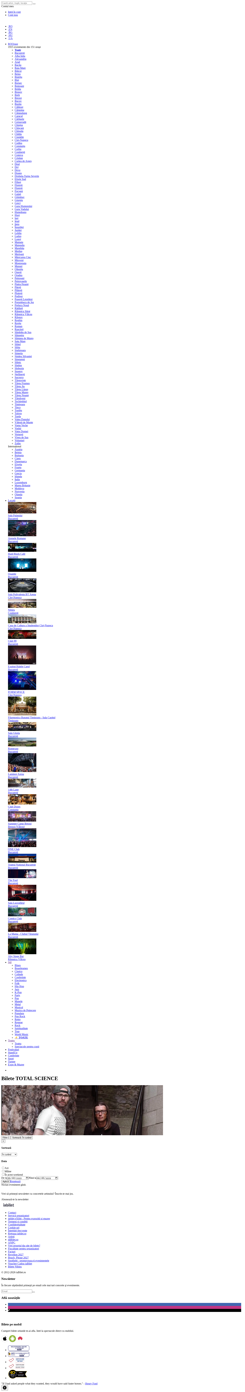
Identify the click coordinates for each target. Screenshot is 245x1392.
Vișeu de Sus (21, 437)
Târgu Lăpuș (21, 389)
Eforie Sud (20, 179)
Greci (17, 203)
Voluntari (19, 440)
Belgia (18, 452)
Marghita (19, 248)
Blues (18, 965)
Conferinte (20, 977)
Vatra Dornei (21, 431)
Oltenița (19, 269)
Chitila (18, 134)
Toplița (18, 410)
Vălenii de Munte (24, 422)
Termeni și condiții (18, 1221)
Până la (32, 1177)
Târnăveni (20, 398)
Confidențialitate (16, 1224)
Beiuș (18, 74)
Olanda (18, 494)
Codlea (18, 143)
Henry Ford (91, 1383)
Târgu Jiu (20, 386)
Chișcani (19, 128)
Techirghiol (21, 401)
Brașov (18, 92)
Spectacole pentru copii (27, 1046)
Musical (19, 1007)
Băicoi (18, 71)
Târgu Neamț (22, 395)
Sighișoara (20, 350)
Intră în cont (14, 12)
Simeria (19, 353)
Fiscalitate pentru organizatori (23, 1248)
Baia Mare (20, 68)
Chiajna (19, 125)
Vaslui (18, 428)
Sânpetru (19, 335)
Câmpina (19, 110)
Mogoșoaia (20, 263)
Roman (18, 326)
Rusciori (19, 329)
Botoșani (19, 86)
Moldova (19, 488)
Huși (17, 215)
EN (10, 29)
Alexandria (20, 59)
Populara (19, 1013)
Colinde (19, 974)
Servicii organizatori (18, 1215)
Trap (17, 1031)
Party (17, 995)
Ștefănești (20, 374)
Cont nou (13, 15)
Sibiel (18, 344)
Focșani (19, 191)
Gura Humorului (23, 206)
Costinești (20, 152)
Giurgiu (19, 200)
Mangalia (19, 245)
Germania (20, 470)
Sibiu (17, 347)
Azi (6, 1168)
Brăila (18, 89)
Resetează (15, 1181)
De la (4, 1177)
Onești (18, 272)
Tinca (17, 407)
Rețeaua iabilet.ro (17, 1233)
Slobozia (19, 368)
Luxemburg (21, 482)
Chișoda (19, 131)
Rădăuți (19, 308)
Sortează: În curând (21, 1137)
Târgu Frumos (22, 383)
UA (10, 38)
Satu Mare (20, 341)
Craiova (19, 155)
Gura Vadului (22, 209)
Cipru (18, 458)
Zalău (18, 443)
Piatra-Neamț (21, 284)
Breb (17, 95)
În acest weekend (14, 1174)
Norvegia (19, 491)
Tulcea (18, 413)
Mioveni (19, 260)
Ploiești (18, 293)
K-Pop (18, 992)
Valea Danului (22, 419)
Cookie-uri (13, 1227)
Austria (18, 449)
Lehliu (18, 233)
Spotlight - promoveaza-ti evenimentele (28, 1260)
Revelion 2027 (16, 1254)
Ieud (17, 221)
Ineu (17, 224)
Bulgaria (19, 455)
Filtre (6, 1137)
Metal (18, 1004)
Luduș (18, 236)
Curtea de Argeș (23, 161)
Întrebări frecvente (17, 1230)
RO (10, 26)
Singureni (20, 359)
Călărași (19, 107)
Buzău (18, 104)
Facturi (11, 1251)
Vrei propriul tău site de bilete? (24, 1245)
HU (10, 35)
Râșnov (19, 317)
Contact (12, 1212)
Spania (18, 497)
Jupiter (18, 230)
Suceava (19, 377)
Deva (17, 170)
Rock (17, 1025)
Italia (17, 479)
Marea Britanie (22, 485)
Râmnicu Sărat (22, 311)
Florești (18, 185)
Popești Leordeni (23, 299)
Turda (18, 416)
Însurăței (19, 227)
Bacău (18, 65)
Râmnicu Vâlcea (23, 314)
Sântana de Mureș (24, 338)
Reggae (19, 1022)
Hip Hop (19, 986)
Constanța (20, 146)
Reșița (18, 323)
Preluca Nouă (22, 305)
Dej (16, 167)
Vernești (19, 434)
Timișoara (20, 404)
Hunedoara (20, 212)
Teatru (18, 1043)
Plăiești (18, 290)
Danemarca (21, 461)
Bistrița (18, 77)
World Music (21, 1034)
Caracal (19, 116)
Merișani (19, 254)
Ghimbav (19, 197)
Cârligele (19, 119)
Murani (18, 266)
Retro (17, 1019)
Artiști (11, 1236)
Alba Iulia (20, 56)
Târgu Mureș (21, 392)
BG (10, 32)
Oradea (18, 275)
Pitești (18, 287)
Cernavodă (20, 122)
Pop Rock (20, 1016)
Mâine (8, 1171)
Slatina (18, 365)
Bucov (18, 101)
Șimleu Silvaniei (23, 356)
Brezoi (18, 98)
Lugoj (18, 239)
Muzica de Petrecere (25, 1010)
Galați (18, 194)
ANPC (11, 1242)
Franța (18, 467)
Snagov (19, 371)
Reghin (18, 320)
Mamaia (19, 242)
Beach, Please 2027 (18, 1257)
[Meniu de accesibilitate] (4, 1388)
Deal (17, 164)
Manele (18, 1001)
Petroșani (19, 278)
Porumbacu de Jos (24, 302)
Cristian (19, 158)
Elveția (18, 464)
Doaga (18, 173)
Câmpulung (21, 113)
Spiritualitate (21, 1028)
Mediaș (18, 251)
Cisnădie (19, 137)
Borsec (18, 83)
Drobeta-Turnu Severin (27, 176)
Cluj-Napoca (21, 140)
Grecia (18, 473)
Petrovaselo (21, 281)
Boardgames (21, 968)
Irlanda (18, 476)
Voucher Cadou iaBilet (20, 1263)
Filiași (18, 182)
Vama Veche (21, 425)
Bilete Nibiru (15, 1266)
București (20, 53)
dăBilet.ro (13, 1239)
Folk (17, 983)
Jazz (17, 989)
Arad (17, 62)
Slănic (18, 362)
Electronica (20, 980)
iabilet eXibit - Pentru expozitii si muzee (29, 1218)
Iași (16, 218)
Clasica (18, 971)
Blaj (17, 80)
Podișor (19, 296)
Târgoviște (20, 380)
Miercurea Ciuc (23, 257)
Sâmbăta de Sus (23, 332)
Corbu (18, 149)
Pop (17, 998)
